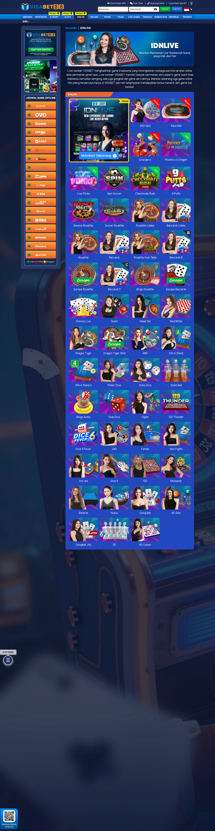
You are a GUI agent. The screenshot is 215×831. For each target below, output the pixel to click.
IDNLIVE (80, 17)
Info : (26, 21)
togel (121, 17)
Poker (107, 17)
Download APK (118, 3)
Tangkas (147, 17)
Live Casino (134, 17)
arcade (94, 17)
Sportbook (41, 17)
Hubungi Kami (157, 3)
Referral (174, 17)
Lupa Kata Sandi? (178, 3)
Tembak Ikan (160, 17)
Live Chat (138, 3)
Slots (67, 17)
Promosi (187, 17)
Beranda (27, 17)
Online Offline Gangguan (41, 262)
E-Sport (54, 17)
